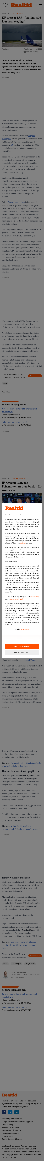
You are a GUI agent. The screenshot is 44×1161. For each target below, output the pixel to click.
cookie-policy (34, 596)
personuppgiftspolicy (17, 599)
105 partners (24, 629)
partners (23, 543)
